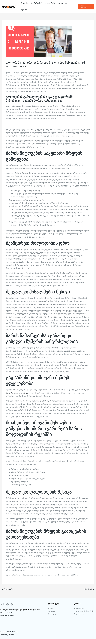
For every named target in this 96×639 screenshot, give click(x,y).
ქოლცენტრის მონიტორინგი (84, 611)
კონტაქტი (51, 608)
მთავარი (24, 3)
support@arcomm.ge (7, 615)
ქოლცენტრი (50, 3)
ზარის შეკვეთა (53, 614)
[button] (86, 6)
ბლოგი (24, 10)
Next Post (89, 589)
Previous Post (8, 589)
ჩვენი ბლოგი (79, 614)
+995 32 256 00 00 (6, 612)
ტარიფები (62, 3)
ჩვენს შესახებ (36, 3)
